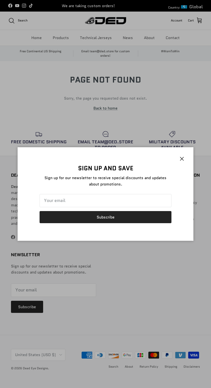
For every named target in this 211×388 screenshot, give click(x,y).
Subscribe (106, 217)
